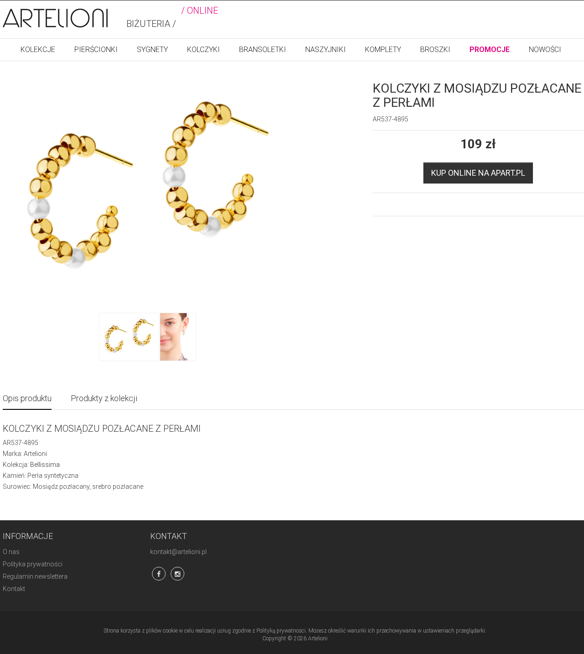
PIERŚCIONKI (96, 49)
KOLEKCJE (38, 49)
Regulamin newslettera (35, 576)
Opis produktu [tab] (27, 398)
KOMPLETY (383, 49)
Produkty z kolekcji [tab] (104, 398)
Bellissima (45, 464)
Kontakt (14, 588)
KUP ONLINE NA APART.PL (478, 173)
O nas (11, 551)
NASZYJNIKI (325, 49)
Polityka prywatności (33, 564)
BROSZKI (435, 49)
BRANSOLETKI (262, 49)
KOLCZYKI (203, 49)
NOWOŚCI (545, 49)
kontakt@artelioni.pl (178, 551)
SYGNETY (152, 49)
